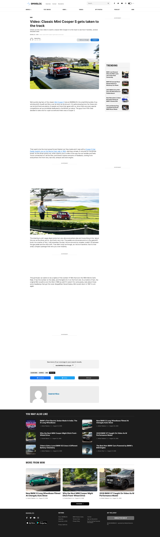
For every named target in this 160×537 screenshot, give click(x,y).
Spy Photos (98, 9)
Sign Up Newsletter (92, 519)
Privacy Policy (76, 521)
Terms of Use (76, 519)
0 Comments (94, 40)
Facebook (41, 378)
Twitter (65, 378)
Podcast (117, 9)
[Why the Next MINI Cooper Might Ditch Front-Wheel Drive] (31, 433)
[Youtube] (122, 3)
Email (89, 378)
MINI (133, 9)
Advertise (48, 3)
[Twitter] (118, 3)
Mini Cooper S (59, 102)
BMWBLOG (32, 34)
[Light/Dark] (130, 3)
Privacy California (62, 524)
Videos (81, 9)
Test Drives (47, 9)
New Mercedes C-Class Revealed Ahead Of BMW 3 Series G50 (113, 99)
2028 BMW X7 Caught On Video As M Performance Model (111, 434)
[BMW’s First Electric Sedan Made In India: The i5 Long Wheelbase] (31, 420)
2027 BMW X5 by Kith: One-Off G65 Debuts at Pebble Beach (113, 91)
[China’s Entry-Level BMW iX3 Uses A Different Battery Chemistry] (31, 445)
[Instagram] (125, 3)
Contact (54, 3)
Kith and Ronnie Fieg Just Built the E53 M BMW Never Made (112, 107)
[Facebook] (114, 3)
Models (28, 9)
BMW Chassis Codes (78, 516)
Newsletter (61, 3)
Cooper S (41, 372)
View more (79, 503)
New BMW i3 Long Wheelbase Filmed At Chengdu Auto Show (112, 422)
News (64, 9)
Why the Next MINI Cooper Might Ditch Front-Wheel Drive (78, 494)
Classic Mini (34, 372)
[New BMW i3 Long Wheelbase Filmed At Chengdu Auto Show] (87, 420)
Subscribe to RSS (62, 521)
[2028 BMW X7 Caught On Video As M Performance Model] (87, 433)
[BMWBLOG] (39, 513)
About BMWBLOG (62, 516)
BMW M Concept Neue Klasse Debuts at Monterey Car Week (113, 83)
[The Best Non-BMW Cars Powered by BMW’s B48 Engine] (87, 445)
